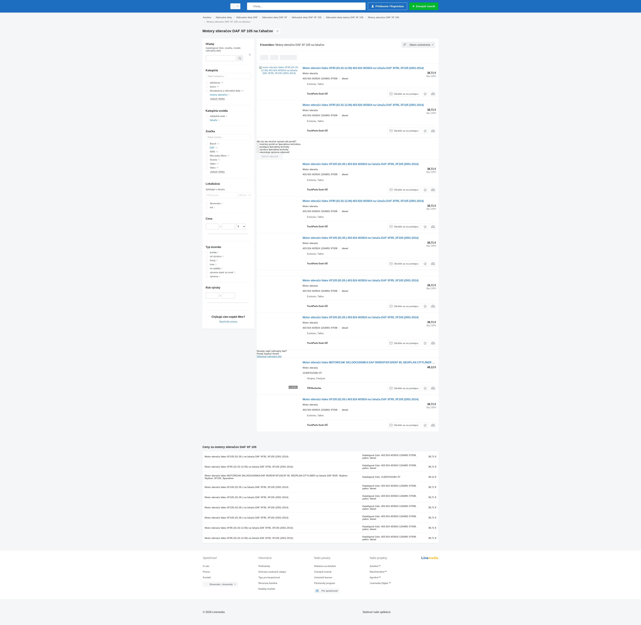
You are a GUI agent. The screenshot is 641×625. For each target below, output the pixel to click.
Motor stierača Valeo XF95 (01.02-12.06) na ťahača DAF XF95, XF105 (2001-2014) (249, 466)
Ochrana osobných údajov (272, 571)
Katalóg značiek (266, 588)
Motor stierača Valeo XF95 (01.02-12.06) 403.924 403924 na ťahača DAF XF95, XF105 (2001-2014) (363, 68)
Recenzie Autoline (267, 583)
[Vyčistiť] (250, 54)
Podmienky (264, 566)
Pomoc (206, 571)
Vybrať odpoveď (269, 156)
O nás (206, 566)
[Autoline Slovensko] (214, 6)
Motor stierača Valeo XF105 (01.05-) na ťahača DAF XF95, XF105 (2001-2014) (246, 456)
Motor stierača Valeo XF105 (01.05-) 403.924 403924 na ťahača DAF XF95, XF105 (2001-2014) (360, 164)
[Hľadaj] (250, 6)
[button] (425, 94)
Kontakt (207, 577)
